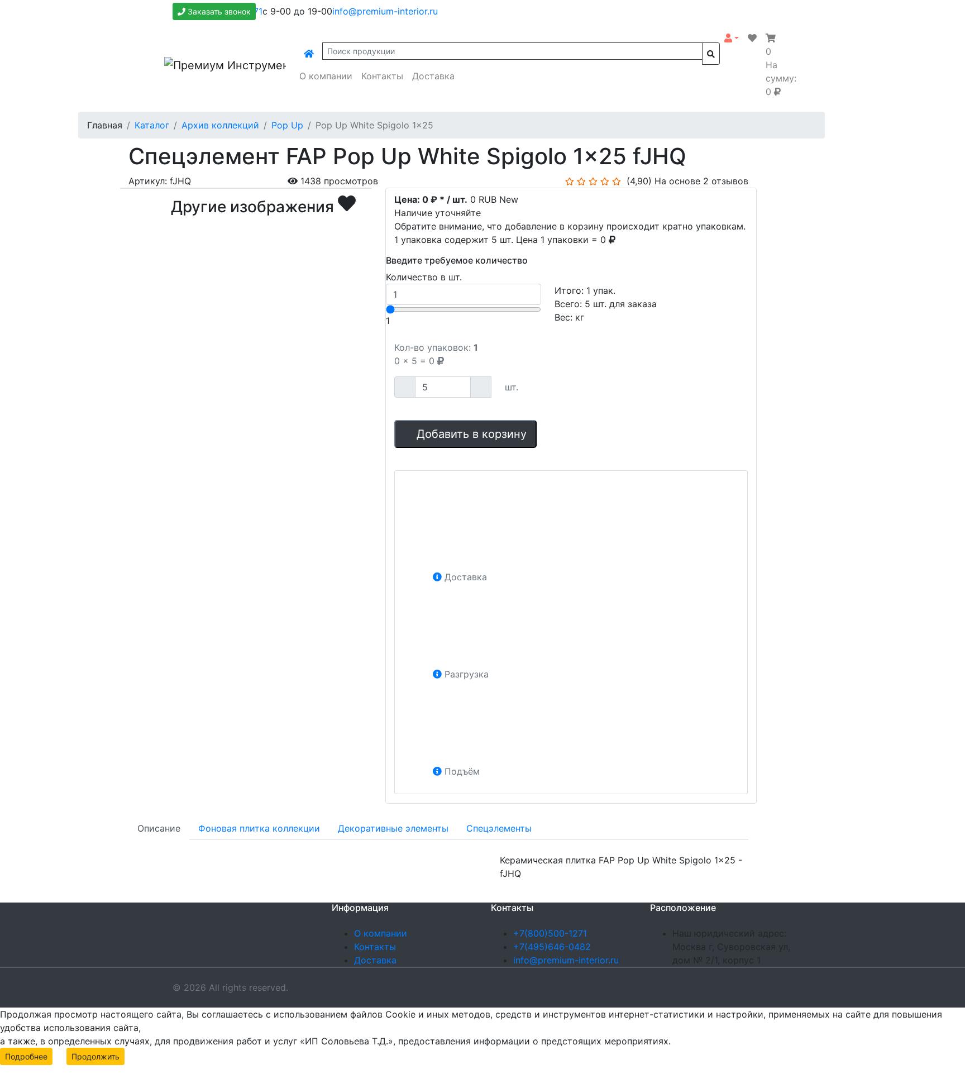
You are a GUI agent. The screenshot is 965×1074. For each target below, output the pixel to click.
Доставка (433, 76)
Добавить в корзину (470, 434)
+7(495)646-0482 (552, 946)
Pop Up (287, 125)
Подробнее (26, 1056)
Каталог (152, 125)
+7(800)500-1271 (550, 933)
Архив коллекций (220, 125)
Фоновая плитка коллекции (259, 828)
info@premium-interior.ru (385, 11)
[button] (731, 38)
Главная (104, 125)
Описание (158, 828)
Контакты (382, 76)
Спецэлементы (499, 828)
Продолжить (95, 1056)
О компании (325, 76)
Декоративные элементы (393, 828)
